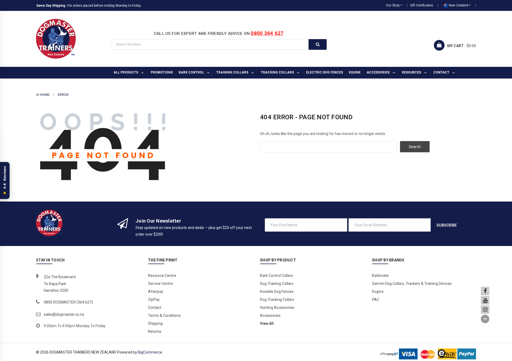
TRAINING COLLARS (232, 72)
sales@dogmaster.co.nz (64, 314)
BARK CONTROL (192, 72)
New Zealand (458, 5)
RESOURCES (412, 72)
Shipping (155, 323)
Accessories (378, 72)
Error (63, 95)
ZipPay (154, 299)
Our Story (393, 5)
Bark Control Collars (276, 275)
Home (45, 95)
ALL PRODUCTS (126, 72)
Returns (154, 331)
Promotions (162, 72)
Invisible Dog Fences (277, 291)
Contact (441, 72)
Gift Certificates (421, 5)
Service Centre (160, 283)
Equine (355, 72)
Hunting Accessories (277, 307)
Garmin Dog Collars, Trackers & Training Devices (412, 283)
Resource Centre (162, 275)
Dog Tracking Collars (277, 299)
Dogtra (377, 291)
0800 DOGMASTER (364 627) (68, 302)
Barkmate (380, 275)
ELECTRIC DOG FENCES (324, 72)
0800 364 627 (267, 33)
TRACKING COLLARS (278, 72)
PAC (375, 299)
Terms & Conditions (164, 315)
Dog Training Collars (276, 283)
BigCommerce (150, 352)
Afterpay (155, 291)
